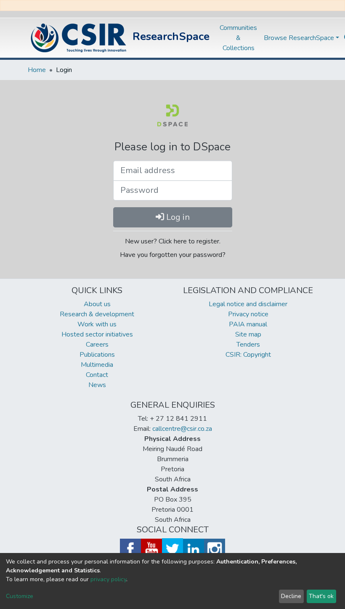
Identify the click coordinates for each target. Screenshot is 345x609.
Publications (97, 354)
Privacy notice (248, 314)
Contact (97, 374)
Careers (97, 344)
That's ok (321, 596)
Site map (248, 334)
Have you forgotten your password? (173, 254)
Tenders (248, 344)
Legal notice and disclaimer (248, 304)
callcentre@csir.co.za (182, 428)
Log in (177, 217)
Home (37, 70)
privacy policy (108, 579)
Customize (19, 596)
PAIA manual (248, 324)
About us (97, 304)
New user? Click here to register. (172, 241)
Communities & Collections (238, 38)
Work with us (97, 324)
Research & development (97, 314)
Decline (291, 596)
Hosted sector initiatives (97, 334)
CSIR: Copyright (248, 354)
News (97, 385)
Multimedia (97, 364)
